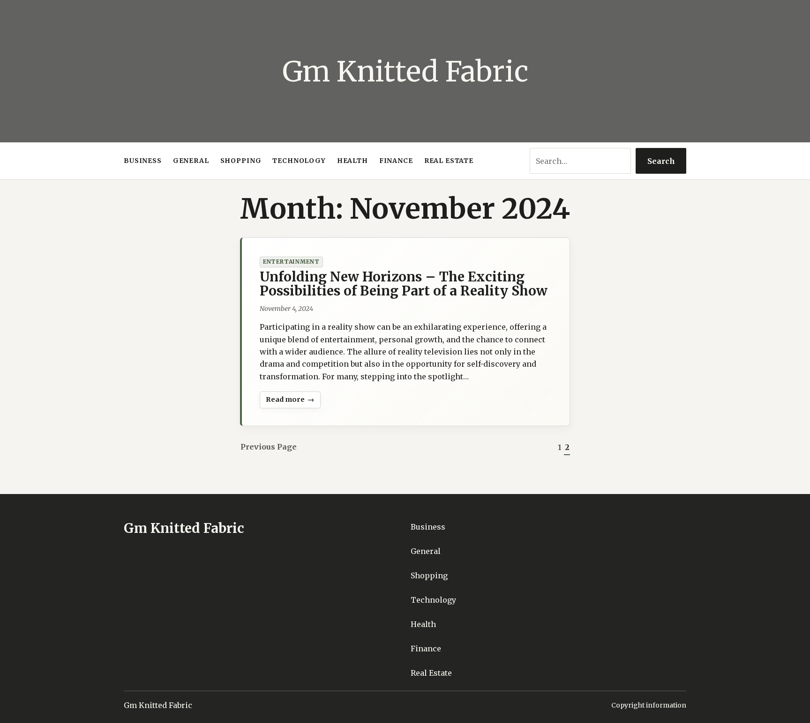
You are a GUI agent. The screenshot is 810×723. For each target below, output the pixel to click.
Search (661, 161)
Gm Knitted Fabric (405, 71)
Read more (287, 401)
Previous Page (268, 446)
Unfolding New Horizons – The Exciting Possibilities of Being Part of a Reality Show (404, 284)
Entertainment (291, 261)
